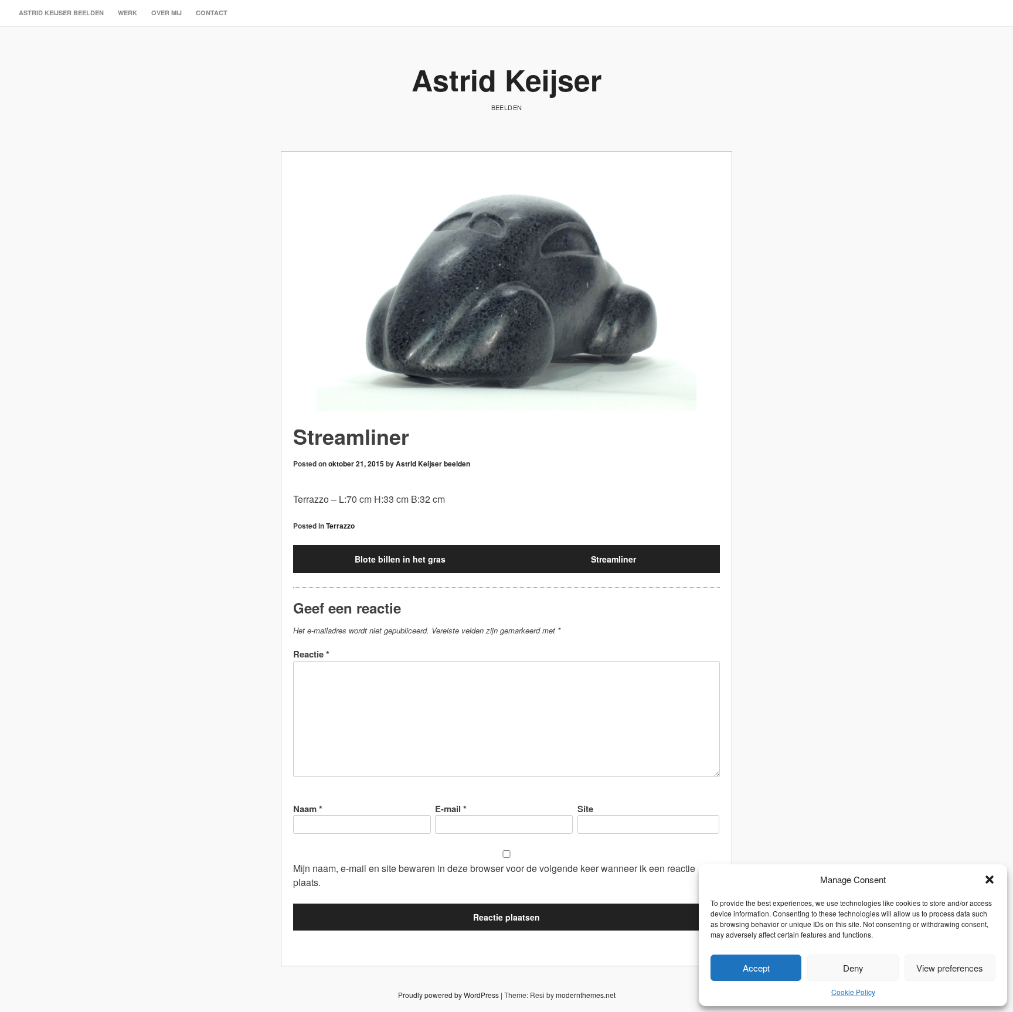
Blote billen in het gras (400, 559)
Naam (307, 808)
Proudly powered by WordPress (448, 995)
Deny (853, 968)
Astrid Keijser (506, 79)
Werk (127, 12)
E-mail (451, 808)
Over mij (166, 12)
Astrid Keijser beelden (61, 12)
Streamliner (613, 559)
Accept (756, 968)
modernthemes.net (586, 995)
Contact (211, 12)
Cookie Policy (853, 992)
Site (585, 808)
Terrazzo (340, 525)
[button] (989, 879)
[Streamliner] (506, 294)
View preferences (949, 968)
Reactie (311, 654)
